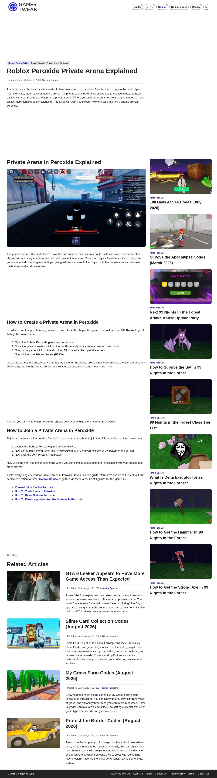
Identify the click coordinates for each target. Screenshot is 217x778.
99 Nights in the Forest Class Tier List (180, 425)
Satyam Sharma (50, 80)
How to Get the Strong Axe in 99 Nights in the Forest (179, 590)
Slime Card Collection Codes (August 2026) (97, 624)
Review (196, 7)
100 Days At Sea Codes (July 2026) (175, 205)
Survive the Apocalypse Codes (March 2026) (177, 260)
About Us (138, 773)
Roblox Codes (179, 7)
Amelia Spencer (110, 588)
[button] (206, 7)
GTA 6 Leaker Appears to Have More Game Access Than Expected (105, 576)
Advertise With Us (120, 773)
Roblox (162, 7)
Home (11, 63)
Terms (191, 773)
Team (149, 773)
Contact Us (161, 773)
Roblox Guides (22, 63)
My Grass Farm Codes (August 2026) (99, 675)
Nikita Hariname (110, 636)
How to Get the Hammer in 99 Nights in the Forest (176, 535)
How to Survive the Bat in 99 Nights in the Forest (175, 370)
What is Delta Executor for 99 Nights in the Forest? (176, 480)
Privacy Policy (177, 773)
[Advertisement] (108, 36)
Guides (137, 7)
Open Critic (203, 773)
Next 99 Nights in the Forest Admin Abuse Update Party (175, 315)
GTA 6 (149, 7)
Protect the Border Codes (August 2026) (103, 723)
